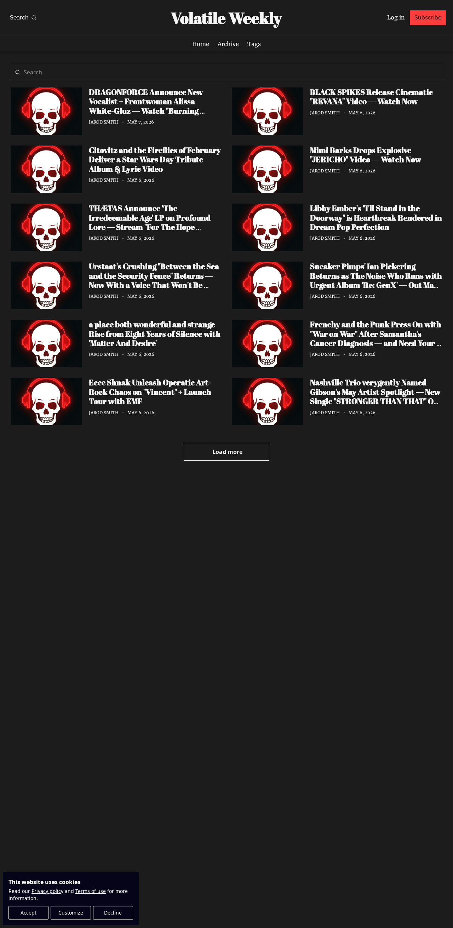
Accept (28, 912)
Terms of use (90, 891)
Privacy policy (47, 891)
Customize (70, 912)
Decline (113, 912)
